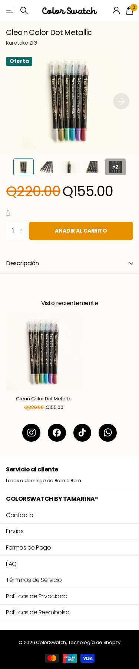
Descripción (22, 263)
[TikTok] (82, 433)
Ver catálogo (10, 10)
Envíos (14, 531)
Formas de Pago (28, 547)
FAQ (11, 564)
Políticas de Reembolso (37, 612)
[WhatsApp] (108, 433)
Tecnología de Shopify (94, 642)
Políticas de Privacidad (36, 596)
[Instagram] (31, 433)
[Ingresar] (116, 10)
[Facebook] (57, 433)
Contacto (19, 515)
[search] (24, 10)
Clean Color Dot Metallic (44, 399)
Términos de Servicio (34, 580)
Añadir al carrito (81, 230)
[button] (121, 101)
